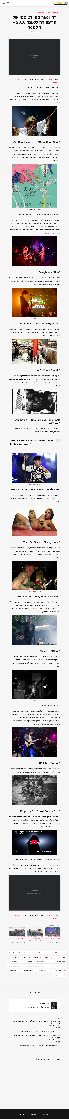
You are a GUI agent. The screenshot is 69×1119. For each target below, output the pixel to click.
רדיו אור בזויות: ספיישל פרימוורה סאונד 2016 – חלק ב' (17, 938)
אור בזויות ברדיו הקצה (53, 12)
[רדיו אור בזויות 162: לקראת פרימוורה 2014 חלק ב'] (35, 931)
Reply (58, 1027)
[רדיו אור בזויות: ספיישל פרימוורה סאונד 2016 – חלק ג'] (52, 931)
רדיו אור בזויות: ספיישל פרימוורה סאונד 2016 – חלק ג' (52, 938)
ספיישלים (41, 12)
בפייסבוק (50, 80)
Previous (62, 993)
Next (6, 993)
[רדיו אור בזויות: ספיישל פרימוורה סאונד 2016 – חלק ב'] (17, 931)
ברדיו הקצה (18, 80)
